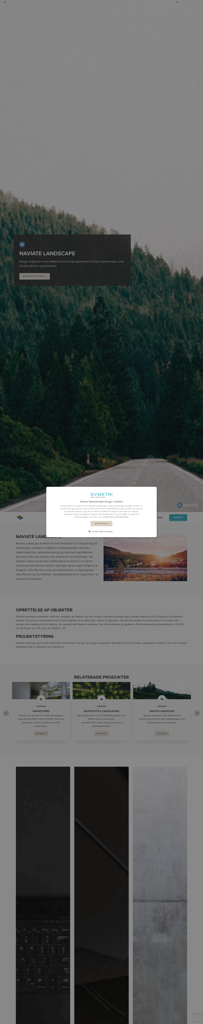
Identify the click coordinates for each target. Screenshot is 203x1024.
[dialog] (101, 512)
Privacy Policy (122, 517)
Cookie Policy (109, 517)
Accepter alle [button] (101, 523)
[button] (101, 531)
